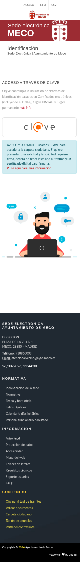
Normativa (13, 394)
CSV (53, 5)
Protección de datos (19, 445)
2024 (21, 547)
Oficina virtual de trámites (23, 501)
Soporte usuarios (17, 477)
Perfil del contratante (20, 527)
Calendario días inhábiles (22, 413)
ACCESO (29, 5)
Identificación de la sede (22, 388)
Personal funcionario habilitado (27, 420)
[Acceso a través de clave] (39, 127)
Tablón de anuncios (19, 520)
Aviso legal (13, 438)
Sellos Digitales (16, 407)
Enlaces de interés (18, 464)
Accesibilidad (14, 451)
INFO (43, 5)
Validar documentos (19, 508)
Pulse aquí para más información (29, 168)
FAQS (10, 483)
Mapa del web (15, 457)
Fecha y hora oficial (19, 401)
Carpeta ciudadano (19, 514)
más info (25, 107)
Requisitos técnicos (19, 470)
